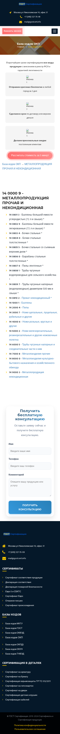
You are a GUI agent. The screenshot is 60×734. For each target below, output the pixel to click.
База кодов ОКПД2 (14, 644)
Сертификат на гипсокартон (19, 686)
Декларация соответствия (18, 582)
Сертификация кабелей (17, 699)
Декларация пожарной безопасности (23, 587)
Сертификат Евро (14, 596)
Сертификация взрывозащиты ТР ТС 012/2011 (28, 681)
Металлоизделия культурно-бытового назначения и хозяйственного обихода (31, 363)
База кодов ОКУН (14, 649)
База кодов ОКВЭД (14, 633)
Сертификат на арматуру (18, 672)
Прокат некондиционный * (37, 298)
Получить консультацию (30, 507)
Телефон (14, 459)
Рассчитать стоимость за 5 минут (30, 156)
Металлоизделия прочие (36, 354)
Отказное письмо (14, 600)
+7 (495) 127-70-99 (32, 17)
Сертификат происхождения (19, 605)
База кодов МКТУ (14, 623)
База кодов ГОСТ (13, 628)
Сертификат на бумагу (16, 676)
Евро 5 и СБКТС (13, 591)
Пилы (25, 308)
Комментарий (16, 474)
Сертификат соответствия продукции (23, 577)
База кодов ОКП (11, 164)
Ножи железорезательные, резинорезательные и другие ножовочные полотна (33, 335)
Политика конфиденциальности (30, 725)
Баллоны (26, 303)
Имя (11, 444)
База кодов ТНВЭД (14, 654)
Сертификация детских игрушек (21, 695)
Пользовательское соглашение (30, 729)
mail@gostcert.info (32, 22)
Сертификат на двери (16, 690)
